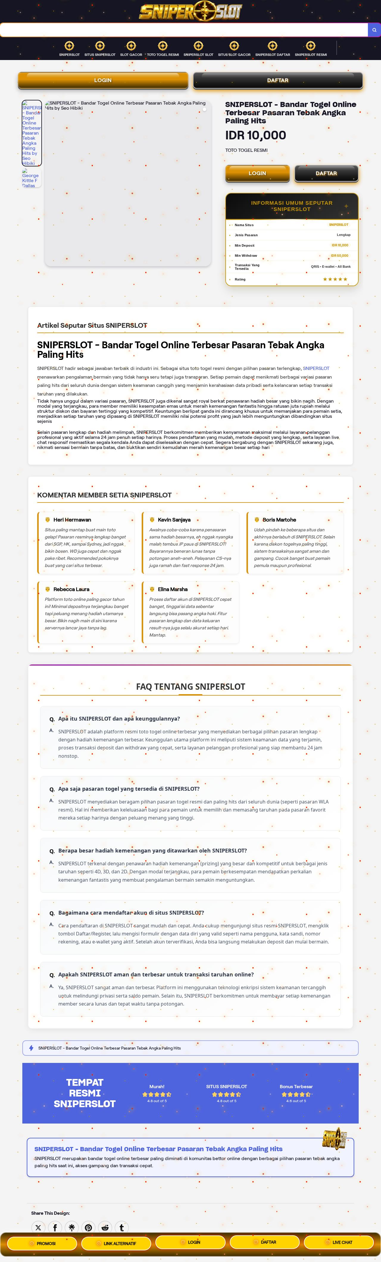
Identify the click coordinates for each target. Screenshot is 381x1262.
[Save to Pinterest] (88, 1227)
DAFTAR (278, 80)
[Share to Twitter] (38, 1227)
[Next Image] (206, 184)
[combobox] (184, 30)
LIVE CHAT (342, 1242)
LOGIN (103, 80)
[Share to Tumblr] (122, 1227)
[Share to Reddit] (105, 1227)
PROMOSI (46, 1243)
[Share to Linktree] (72, 1227)
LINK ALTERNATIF (120, 1243)
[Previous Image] (49, 184)
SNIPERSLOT (316, 368)
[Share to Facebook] (55, 1227)
